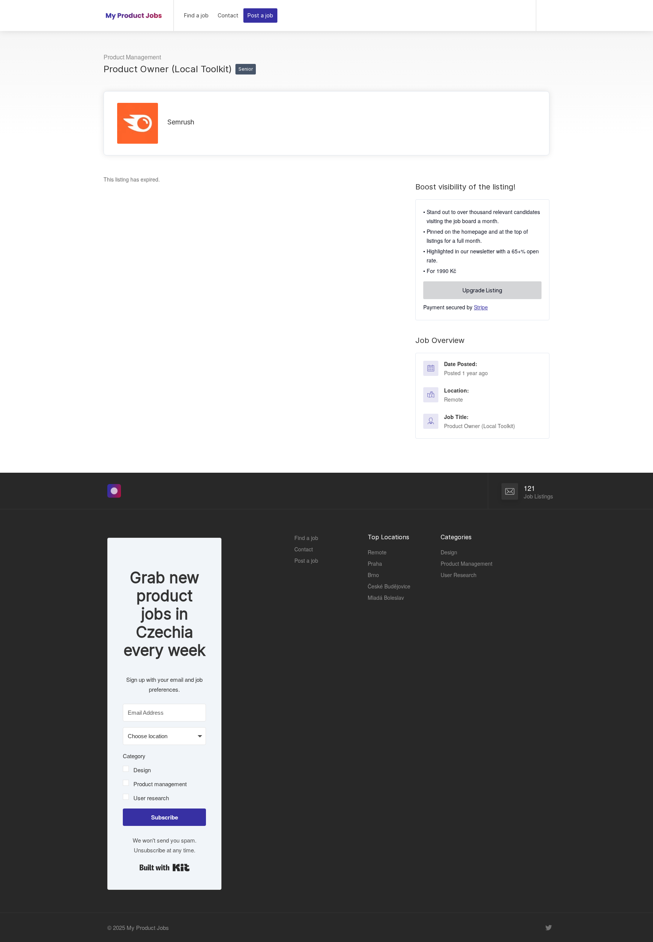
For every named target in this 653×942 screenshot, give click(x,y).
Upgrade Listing (482, 290)
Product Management (132, 57)
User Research (459, 575)
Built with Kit (164, 867)
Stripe (481, 307)
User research (151, 798)
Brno (373, 575)
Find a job (196, 15)
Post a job (260, 15)
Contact (228, 15)
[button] (164, 777)
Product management (160, 784)
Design (142, 770)
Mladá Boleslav (386, 597)
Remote (453, 399)
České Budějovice (389, 586)
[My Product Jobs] (134, 12)
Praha (375, 563)
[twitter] (548, 927)
